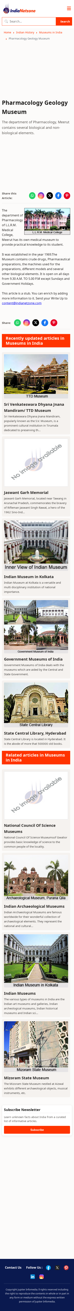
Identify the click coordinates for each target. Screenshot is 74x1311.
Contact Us (13, 1267)
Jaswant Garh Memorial (26, 492)
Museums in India (50, 32)
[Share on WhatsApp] (32, 195)
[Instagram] (42, 1277)
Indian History (25, 32)
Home (7, 32)
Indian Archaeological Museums (34, 906)
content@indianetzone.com (22, 303)
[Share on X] (49, 195)
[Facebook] (48, 1268)
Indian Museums (20, 993)
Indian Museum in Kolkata (29, 576)
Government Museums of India (33, 659)
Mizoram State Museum (26, 1077)
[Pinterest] (66, 1268)
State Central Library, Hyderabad (35, 733)
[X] (57, 1268)
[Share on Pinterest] (67, 195)
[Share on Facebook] (58, 195)
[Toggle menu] (69, 8)
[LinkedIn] (33, 1277)
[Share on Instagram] (41, 195)
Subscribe (37, 1129)
